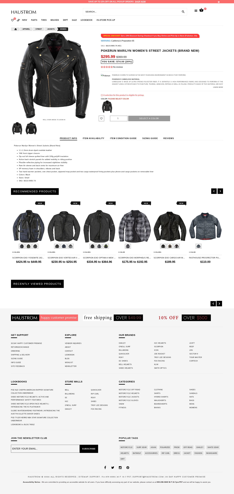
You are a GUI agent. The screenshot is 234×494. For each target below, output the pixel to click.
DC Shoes (123, 361)
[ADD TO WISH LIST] (13, 203)
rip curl (166, 453)
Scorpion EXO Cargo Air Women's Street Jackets (170, 258)
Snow (121, 404)
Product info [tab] (68, 138)
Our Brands (127, 335)
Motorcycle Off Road (129, 390)
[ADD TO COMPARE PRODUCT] (17, 204)
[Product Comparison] (18, 20)
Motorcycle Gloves (128, 400)
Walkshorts (160, 400)
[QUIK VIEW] (21, 203)
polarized (165, 447)
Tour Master (195, 357)
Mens (191, 404)
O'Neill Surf (124, 347)
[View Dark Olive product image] (28, 246)
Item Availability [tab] (93, 138)
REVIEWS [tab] (168, 138)
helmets (125, 453)
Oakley (122, 343)
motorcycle (126, 447)
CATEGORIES (127, 381)
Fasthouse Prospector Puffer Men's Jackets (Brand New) (205, 258)
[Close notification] (219, 2)
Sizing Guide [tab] (150, 138)
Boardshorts (160, 404)
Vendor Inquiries (73, 343)
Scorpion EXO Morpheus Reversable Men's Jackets (134, 258)
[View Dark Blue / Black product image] (64, 246)
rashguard (211, 453)
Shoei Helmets (126, 368)
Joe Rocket (159, 354)
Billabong (124, 350)
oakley (199, 447)
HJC (66, 401)
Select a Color (149, 118)
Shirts (157, 393)
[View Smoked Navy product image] (198, 246)
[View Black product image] (57, 246)
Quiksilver (124, 354)
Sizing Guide (17, 358)
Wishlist (69, 362)
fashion (198, 453)
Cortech (193, 361)
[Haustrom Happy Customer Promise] (44, 318)
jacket (187, 453)
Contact (69, 351)
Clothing (158, 390)
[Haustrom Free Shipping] (113, 318)
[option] (28, 236)
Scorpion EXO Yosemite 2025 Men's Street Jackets (28, 258)
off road (188, 447)
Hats (191, 397)
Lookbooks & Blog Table (23, 424)
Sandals (193, 393)
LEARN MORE (218, 87)
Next (97, 128)
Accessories (151, 453)
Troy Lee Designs (162, 357)
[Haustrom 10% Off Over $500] (185, 318)
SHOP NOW (140, 2)
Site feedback (18, 366)
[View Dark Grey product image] (35, 246)
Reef (191, 347)
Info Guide (16, 362)
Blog (67, 358)
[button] (107, 67)
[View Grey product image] (99, 246)
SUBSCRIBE (89, 449)
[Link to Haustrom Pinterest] (128, 467)
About (68, 347)
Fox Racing (159, 361)
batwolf (137, 453)
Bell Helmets (125, 364)
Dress (177, 453)
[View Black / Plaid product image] (128, 246)
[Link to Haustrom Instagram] (120, 467)
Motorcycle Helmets (129, 393)
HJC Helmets (160, 343)
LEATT (192, 343)
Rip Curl (95, 394)
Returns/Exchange (20, 347)
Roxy (121, 357)
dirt (123, 459)
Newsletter (71, 366)
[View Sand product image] (170, 246)
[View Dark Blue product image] (22, 246)
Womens (193, 408)
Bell (67, 390)
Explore (71, 335)
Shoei (93, 401)
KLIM (156, 364)
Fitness (122, 408)
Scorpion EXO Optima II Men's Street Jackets (99, 258)
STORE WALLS (74, 381)
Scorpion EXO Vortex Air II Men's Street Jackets (64, 258)
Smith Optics (160, 368)
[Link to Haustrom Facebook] (105, 467)
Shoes (192, 390)
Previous (10, 128)
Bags (191, 400)
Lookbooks (19, 381)
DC (66, 398)
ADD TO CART (210, 267)
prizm (176, 447)
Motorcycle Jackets (129, 397)
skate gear (213, 447)
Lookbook (70, 355)
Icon (156, 350)
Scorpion (158, 347)
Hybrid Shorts (161, 397)
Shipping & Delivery (20, 355)
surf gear (142, 447)
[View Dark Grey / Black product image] (71, 246)
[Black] (107, 106)
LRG (191, 350)
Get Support (19, 335)
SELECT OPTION (32, 267)
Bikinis (157, 408)
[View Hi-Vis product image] (106, 246)
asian (153, 447)
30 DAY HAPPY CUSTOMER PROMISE (26, 343)
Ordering (15, 351)
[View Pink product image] (177, 246)
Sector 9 (193, 354)
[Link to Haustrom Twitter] (112, 467)
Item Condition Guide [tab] (123, 138)
